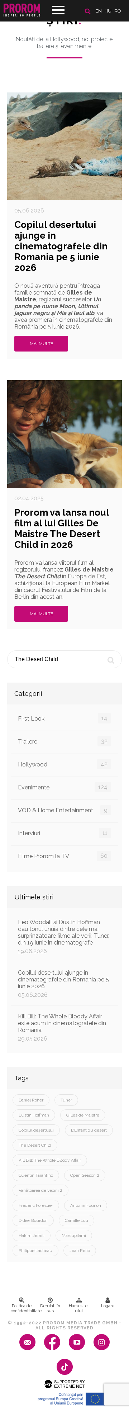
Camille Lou (76, 1220)
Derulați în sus (50, 1308)
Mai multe (41, 343)
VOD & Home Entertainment (63, 810)
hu (108, 11)
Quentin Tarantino (36, 1175)
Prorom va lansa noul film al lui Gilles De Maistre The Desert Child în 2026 (61, 528)
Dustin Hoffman (34, 1115)
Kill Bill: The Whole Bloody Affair (50, 1160)
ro (117, 11)
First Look (63, 718)
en (98, 11)
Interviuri (63, 833)
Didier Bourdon (33, 1220)
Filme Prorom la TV (63, 856)
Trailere (63, 741)
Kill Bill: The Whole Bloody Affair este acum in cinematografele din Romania (62, 1027)
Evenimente (63, 787)
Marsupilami (74, 1235)
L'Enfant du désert (89, 1130)
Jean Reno (80, 1250)
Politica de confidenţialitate (23, 1308)
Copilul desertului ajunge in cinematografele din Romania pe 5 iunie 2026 (61, 246)
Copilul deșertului (36, 1130)
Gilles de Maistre (82, 1115)
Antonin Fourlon (85, 1205)
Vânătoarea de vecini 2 (40, 1190)
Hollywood (63, 764)
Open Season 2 (84, 1175)
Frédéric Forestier (36, 1205)
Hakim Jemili (31, 1235)
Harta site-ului (79, 1308)
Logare (107, 1305)
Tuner (66, 1100)
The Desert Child (35, 1145)
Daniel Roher (31, 1100)
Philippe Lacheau (35, 1250)
